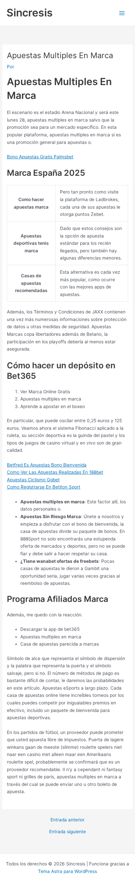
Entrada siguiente (67, 832)
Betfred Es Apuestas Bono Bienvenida (47, 465)
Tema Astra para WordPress (67, 871)
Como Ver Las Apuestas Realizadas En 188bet (55, 472)
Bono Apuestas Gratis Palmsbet (40, 156)
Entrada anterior (67, 820)
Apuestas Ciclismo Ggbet (33, 479)
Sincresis (30, 12)
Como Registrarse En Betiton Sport (43, 487)
